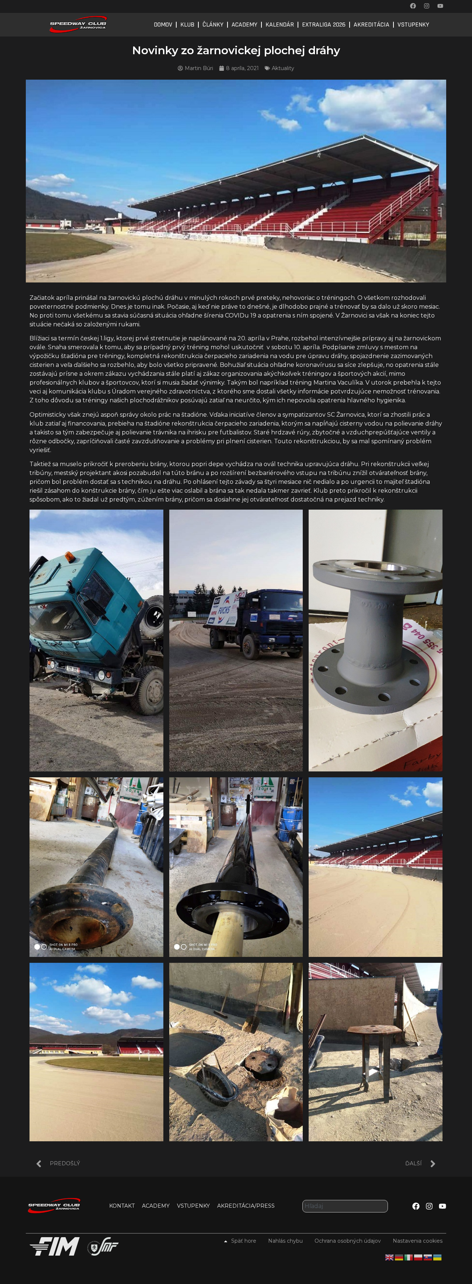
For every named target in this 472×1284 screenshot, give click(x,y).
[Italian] (409, 1256)
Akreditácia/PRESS (246, 1206)
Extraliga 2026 (324, 24)
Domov (163, 24)
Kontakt (122, 1206)
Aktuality (283, 68)
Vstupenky (413, 24)
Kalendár (280, 24)
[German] (399, 1256)
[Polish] (418, 1256)
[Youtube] (440, 6)
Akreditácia (371, 24)
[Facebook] (413, 6)
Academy (244, 24)
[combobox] (345, 1206)
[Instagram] (427, 6)
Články (212, 24)
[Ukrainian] (437, 1256)
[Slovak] (428, 1256)
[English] (390, 1256)
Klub (187, 24)
